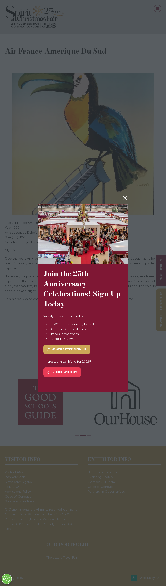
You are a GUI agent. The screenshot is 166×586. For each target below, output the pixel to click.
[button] (125, 198)
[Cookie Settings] (7, 579)
